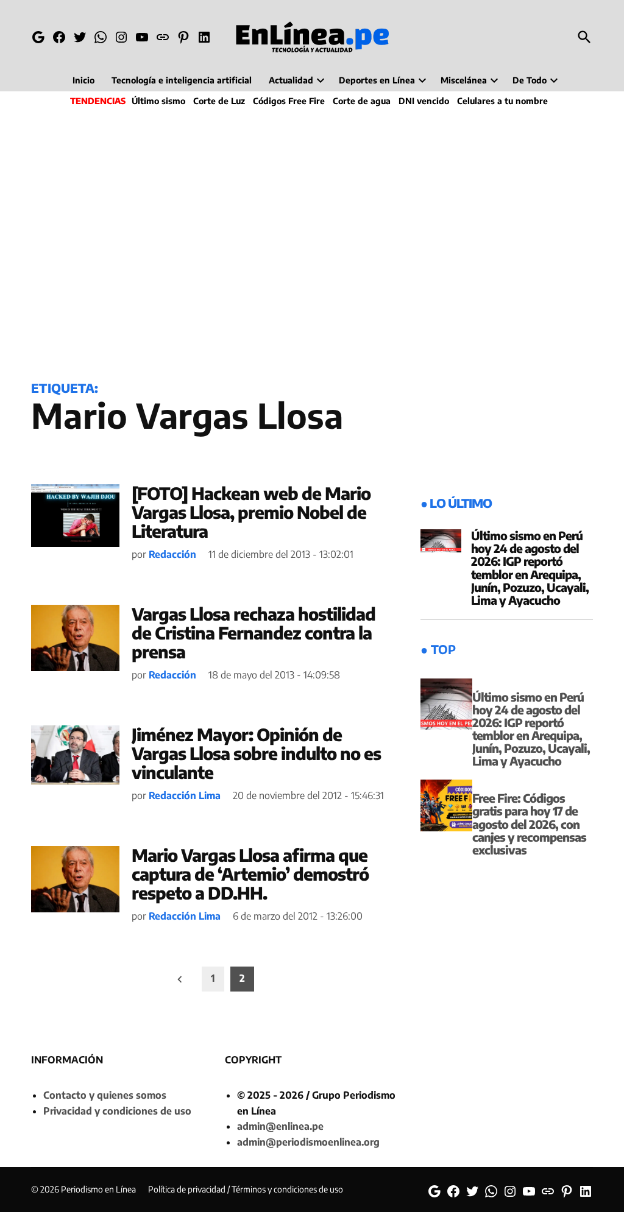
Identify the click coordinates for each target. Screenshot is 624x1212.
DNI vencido (424, 101)
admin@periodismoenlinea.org (308, 1142)
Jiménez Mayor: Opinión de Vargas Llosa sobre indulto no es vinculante (256, 753)
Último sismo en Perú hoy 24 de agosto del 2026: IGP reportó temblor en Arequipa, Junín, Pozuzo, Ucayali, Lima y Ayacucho (530, 567)
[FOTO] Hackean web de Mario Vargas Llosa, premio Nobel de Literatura (251, 511)
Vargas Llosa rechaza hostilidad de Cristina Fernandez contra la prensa (253, 632)
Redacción (172, 554)
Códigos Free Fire (289, 101)
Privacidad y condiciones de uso (117, 1111)
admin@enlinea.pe (280, 1126)
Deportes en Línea (377, 80)
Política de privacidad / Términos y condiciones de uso (245, 1189)
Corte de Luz (219, 101)
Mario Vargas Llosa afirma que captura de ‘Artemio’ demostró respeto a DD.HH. (250, 873)
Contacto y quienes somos (104, 1095)
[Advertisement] (312, 241)
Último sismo (158, 101)
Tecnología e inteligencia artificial (182, 80)
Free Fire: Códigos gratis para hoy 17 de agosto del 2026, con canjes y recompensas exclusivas (529, 823)
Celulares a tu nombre (502, 101)
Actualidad (291, 80)
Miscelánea (464, 80)
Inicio (83, 80)
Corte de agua (362, 101)
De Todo (529, 80)
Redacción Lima (185, 795)
